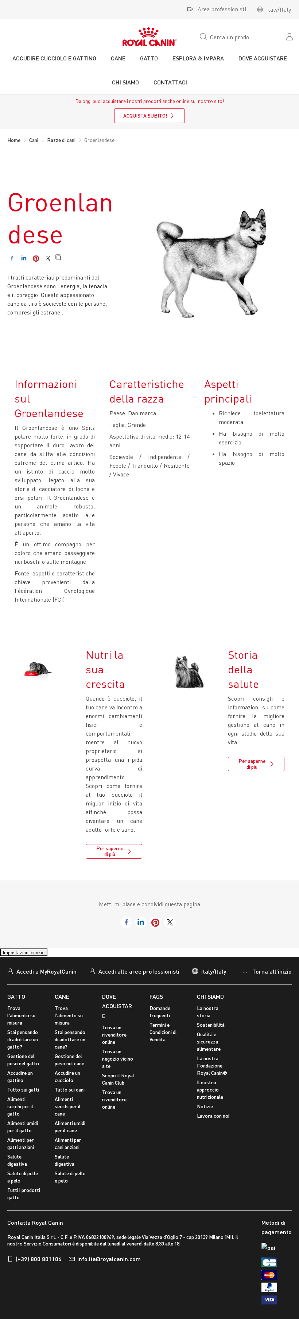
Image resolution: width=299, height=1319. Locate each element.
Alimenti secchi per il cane (68, 1111)
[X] (48, 258)
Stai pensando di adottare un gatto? (22, 1044)
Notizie (205, 1111)
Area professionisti (222, 9)
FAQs (156, 1000)
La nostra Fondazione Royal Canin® (212, 1070)
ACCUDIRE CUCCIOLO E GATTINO (54, 58)
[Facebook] (11, 258)
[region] (149, 1247)
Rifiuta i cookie (143, 1284)
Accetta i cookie (143, 1263)
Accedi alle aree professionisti (138, 975)
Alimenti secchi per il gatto (20, 1111)
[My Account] (290, 36)
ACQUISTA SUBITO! (145, 115)
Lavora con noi (213, 1120)
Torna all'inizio (272, 975)
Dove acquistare (117, 1010)
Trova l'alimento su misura (21, 1020)
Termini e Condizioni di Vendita (163, 1036)
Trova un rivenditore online (114, 1039)
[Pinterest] (35, 258)
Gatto (16, 1000)
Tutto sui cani (70, 1094)
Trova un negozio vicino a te (117, 1063)
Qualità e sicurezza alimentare (209, 1046)
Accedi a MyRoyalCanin (46, 975)
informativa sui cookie (158, 1214)
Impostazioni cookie (30, 954)
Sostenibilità (211, 1029)
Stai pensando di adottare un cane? (70, 1044)
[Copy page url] (58, 257)
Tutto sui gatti (23, 1094)
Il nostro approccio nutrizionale (210, 1094)
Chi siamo (210, 1000)
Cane (62, 1000)
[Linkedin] (23, 258)
